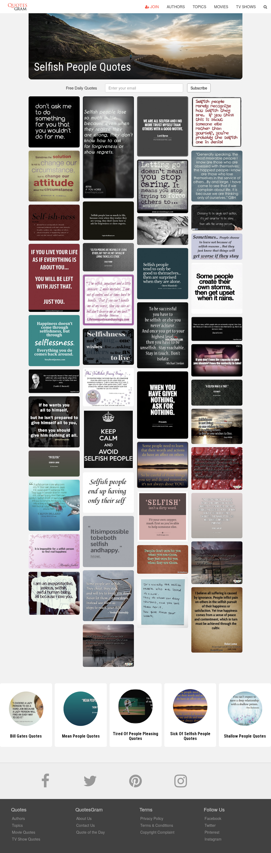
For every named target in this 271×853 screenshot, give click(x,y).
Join (154, 6)
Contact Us (85, 825)
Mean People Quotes (26, 736)
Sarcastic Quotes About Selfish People (245, 736)
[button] (265, 6)
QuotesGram (17, 6)
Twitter (210, 825)
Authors (176, 6)
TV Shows (246, 6)
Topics (199, 6)
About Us (84, 818)
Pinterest (212, 832)
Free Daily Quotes (81, 88)
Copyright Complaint (157, 832)
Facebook (213, 818)
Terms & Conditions (156, 825)
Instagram (213, 839)
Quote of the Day (90, 832)
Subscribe (199, 88)
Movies (221, 6)
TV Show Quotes (26, 839)
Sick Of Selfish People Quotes (135, 736)
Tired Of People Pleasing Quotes (80, 736)
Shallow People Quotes (190, 736)
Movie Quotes (23, 832)
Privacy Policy (151, 818)
